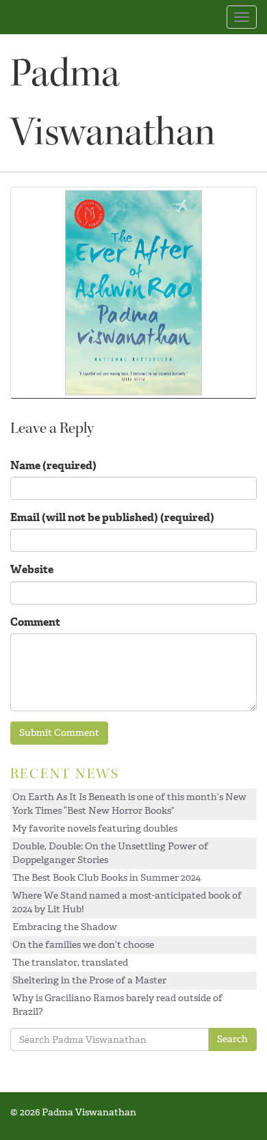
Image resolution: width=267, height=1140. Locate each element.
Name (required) (53, 465)
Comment (35, 622)
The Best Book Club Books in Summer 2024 (106, 877)
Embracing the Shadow (64, 926)
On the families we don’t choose (83, 944)
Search (232, 1039)
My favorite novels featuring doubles (94, 828)
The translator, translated (70, 962)
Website (31, 569)
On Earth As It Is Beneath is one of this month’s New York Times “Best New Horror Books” (129, 804)
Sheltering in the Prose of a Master (89, 980)
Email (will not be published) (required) (112, 517)
